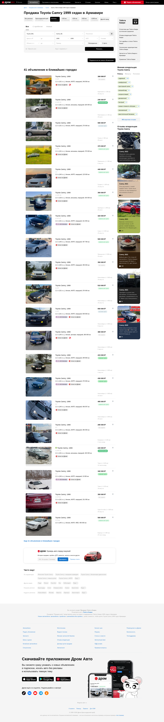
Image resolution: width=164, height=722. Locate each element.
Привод (58, 43)
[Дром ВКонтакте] (29, 693)
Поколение (89, 33)
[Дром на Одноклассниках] (46, 693)
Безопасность (131, 632)
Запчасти (78, 2)
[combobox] (40, 34)
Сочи (49, 588)
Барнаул (66, 592)
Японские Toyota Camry (45, 574)
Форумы (97, 632)
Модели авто (81, 702)
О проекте (72, 708)
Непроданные (92, 43)
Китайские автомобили (30, 643)
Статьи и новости (100, 636)
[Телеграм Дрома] (41, 693)
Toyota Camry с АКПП (65, 578)
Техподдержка (131, 636)
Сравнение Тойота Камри (127, 59)
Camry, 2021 (123, 184)
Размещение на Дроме (134, 628)
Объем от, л (30, 43)
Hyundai (53, 583)
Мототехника (61, 628)
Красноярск (75, 592)
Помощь (78, 708)
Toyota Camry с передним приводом (67, 574)
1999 (57, 38)
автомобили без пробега (74, 616)
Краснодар (41, 588)
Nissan (46, 583)
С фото (104, 43)
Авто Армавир (120, 715)
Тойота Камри (122, 21)
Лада (39, 583)
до (41, 43)
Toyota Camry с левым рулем (47, 578)
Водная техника (62, 632)
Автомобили (34, 2)
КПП (87, 38)
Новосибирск (42, 592)
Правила (85, 708)
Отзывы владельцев (63, 640)
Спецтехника (27, 647)
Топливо (103, 38)
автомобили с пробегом (58, 616)
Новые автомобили (44, 616)
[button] (77, 578)
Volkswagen (67, 583)
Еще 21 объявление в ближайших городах (42, 541)
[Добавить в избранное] (113, 76)
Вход (152, 2)
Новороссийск (58, 588)
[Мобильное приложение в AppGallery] (63, 679)
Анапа (67, 588)
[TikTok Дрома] (24, 693)
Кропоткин (75, 588)
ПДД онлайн (98, 643)
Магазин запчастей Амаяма (66, 636)
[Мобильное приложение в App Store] (29, 679)
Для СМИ (92, 708)
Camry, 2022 (123, 151)
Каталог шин (98, 628)
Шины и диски (27, 640)
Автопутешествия (100, 640)
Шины (106, 2)
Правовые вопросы (101, 647)
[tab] (27, 27)
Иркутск (58, 592)
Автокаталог (61, 647)
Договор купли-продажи (64, 643)
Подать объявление (29, 632)
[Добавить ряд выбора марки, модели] (112, 34)
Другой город (105, 19)
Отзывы (88, 2)
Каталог (97, 2)
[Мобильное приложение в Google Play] (46, 679)
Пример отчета (75, 559)
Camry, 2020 (123, 325)
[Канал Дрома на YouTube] (35, 693)
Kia (60, 583)
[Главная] (8, 2)
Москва (20, 2)
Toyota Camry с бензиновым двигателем (93, 574)
